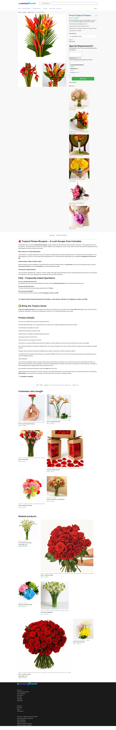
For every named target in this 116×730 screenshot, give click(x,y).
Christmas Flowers (53, 573)
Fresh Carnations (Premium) (25, 505)
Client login (19, 705)
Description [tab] (52, 235)
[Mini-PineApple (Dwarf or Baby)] (97, 15)
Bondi (77, 385)
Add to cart (83, 78)
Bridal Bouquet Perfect (74, 203)
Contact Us (19, 690)
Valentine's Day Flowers (39, 422)
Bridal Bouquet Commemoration (77, 131)
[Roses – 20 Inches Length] (67, 546)
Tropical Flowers (67, 385)
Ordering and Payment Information (24, 723)
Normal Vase (75, 58)
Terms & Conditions (21, 693)
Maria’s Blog (19, 700)
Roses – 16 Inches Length (24, 674)
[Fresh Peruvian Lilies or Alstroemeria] (57, 486)
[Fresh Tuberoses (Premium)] (28, 530)
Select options (72, 109)
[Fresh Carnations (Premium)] (31, 489)
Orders (18, 709)
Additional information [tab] (61, 235)
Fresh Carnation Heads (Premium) (26, 423)
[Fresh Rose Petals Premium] (65, 448)
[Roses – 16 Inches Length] (44, 645)
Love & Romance (68, 468)
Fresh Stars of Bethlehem (47, 612)
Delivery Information (21, 721)
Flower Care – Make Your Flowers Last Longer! (27, 716)
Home (19, 12)
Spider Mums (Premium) (79, 641)
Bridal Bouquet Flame (74, 155)
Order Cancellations (21, 720)
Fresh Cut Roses (51, 468)
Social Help (19, 698)
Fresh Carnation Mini (23, 459)
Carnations (30, 422)
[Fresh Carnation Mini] (31, 443)
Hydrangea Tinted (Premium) (25, 604)
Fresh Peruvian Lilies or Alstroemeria (55, 499)
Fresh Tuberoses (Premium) (25, 542)
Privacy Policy (20, 695)
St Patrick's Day (76, 640)
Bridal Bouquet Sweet (74, 227)
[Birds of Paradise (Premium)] (95, 15)
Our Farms (19, 697)
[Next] (70, 84)
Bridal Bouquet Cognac (74, 108)
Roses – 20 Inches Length (47, 575)
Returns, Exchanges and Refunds (24, 725)
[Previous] (69, 84)
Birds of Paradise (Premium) (53, 421)
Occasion (24, 12)
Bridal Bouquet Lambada (75, 179)
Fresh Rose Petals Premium (53, 469)
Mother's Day (30, 12)
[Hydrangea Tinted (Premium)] (28, 591)
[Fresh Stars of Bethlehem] (55, 595)
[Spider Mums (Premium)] (83, 629)
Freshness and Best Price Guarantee (25, 718)
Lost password (20, 711)
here (47, 321)
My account (19, 707)
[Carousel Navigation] (83, 84)
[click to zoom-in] (42, 38)
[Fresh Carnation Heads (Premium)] (31, 408)
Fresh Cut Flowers (53, 385)
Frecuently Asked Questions (23, 691)
